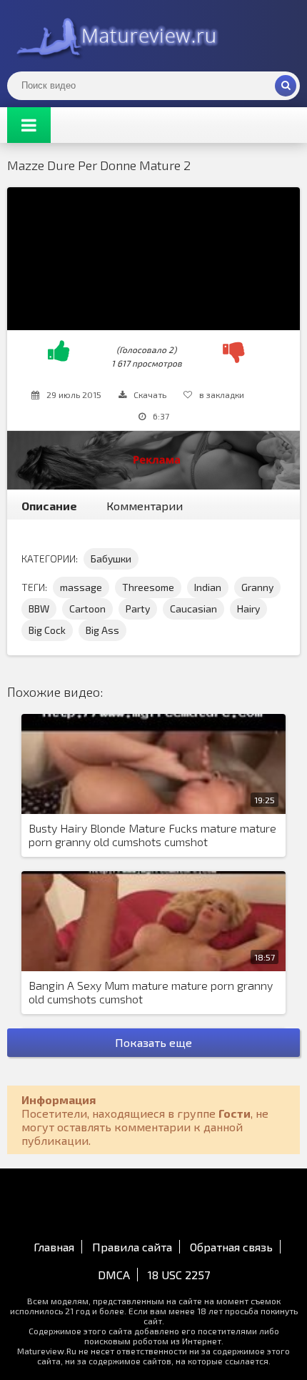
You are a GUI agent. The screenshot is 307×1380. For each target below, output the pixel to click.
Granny (257, 587)
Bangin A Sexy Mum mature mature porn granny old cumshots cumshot (151, 992)
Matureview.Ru (114, 35)
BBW (39, 608)
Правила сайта (132, 1247)
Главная (54, 1247)
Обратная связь (231, 1247)
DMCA (114, 1274)
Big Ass (102, 630)
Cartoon (87, 608)
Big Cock (47, 630)
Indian (207, 587)
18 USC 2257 (179, 1274)
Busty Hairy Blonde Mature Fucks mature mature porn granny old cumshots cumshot (152, 834)
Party (138, 608)
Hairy (248, 608)
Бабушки (111, 558)
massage (81, 587)
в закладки (221, 394)
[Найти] (285, 85)
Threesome (148, 587)
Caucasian (193, 608)
